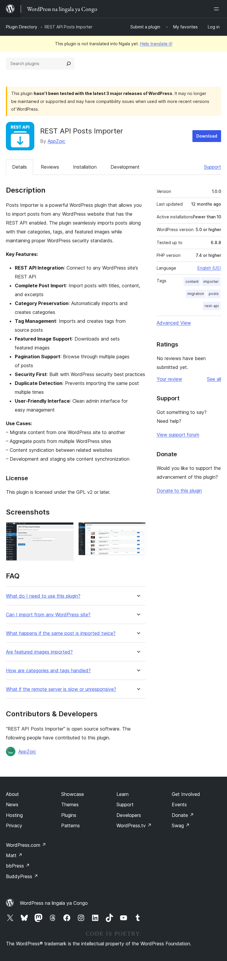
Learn (122, 794)
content (192, 281)
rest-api (212, 306)
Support (212, 167)
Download (206, 135)
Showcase (72, 794)
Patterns (70, 825)
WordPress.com (26, 845)
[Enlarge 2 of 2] (138, 530)
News (12, 804)
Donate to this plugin (179, 491)
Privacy (14, 825)
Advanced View (174, 323)
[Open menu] (217, 9)
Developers (128, 815)
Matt (14, 855)
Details (19, 167)
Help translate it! (156, 43)
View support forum (178, 435)
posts (214, 293)
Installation (85, 167)
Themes (70, 804)
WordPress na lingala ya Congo (54, 903)
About (12, 794)
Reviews (50, 167)
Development (125, 167)
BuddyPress (22, 876)
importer (211, 281)
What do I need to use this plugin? (43, 596)
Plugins (68, 815)
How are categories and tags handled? (48, 670)
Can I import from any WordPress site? (48, 614)
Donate (183, 815)
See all (214, 379)
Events (179, 804)
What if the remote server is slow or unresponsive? (61, 689)
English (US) (209, 267)
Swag (181, 825)
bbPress (18, 866)
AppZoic (56, 141)
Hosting (14, 815)
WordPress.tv (134, 825)
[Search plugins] (68, 64)
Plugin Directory (21, 26)
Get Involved (186, 794)
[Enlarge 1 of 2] (66, 530)
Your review (169, 379)
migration (195, 293)
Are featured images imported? (39, 652)
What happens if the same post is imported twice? (61, 633)
